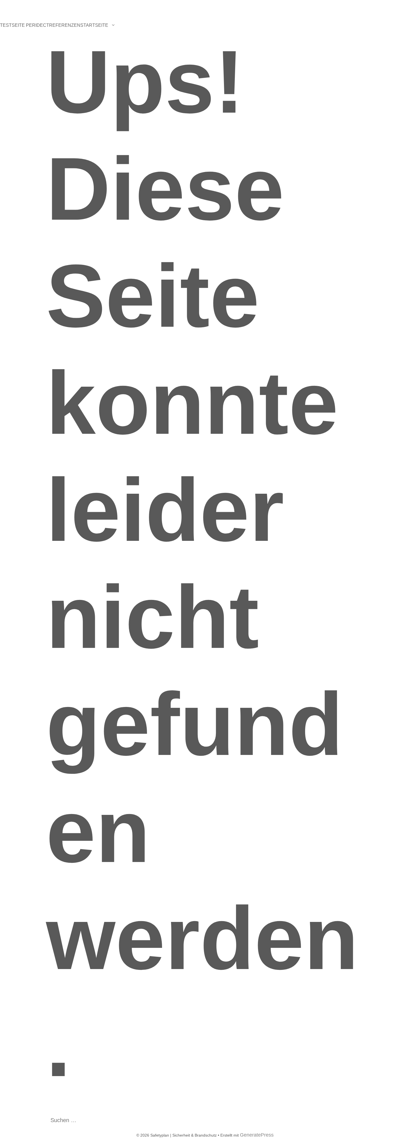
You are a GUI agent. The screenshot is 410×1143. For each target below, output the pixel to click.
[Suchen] (139, 1120)
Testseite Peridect (24, 25)
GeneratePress (257, 1135)
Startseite (94, 25)
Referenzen (64, 25)
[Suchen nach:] (88, 1120)
